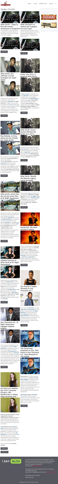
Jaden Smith (3, 163)
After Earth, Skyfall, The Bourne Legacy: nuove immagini (28, 178)
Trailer (29, 3)
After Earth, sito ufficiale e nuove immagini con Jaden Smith (8, 77)
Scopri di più (4, 51)
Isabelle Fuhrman (10, 281)
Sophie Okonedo (24, 315)
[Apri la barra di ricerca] (55, 3)
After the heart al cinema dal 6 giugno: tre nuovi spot (28, 27)
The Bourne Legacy (35, 197)
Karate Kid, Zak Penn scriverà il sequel (28, 228)
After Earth (27, 152)
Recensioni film (43, 3)
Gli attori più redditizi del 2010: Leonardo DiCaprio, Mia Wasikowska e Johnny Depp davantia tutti (9, 392)
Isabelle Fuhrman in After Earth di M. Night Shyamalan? (10, 262)
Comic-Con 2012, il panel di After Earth (28, 75)
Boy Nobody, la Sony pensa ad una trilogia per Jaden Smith (9, 138)
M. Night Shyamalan (6, 219)
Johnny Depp (16, 434)
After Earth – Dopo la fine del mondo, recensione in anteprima (10, 27)
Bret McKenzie (23, 394)
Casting (35, 3)
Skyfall (34, 196)
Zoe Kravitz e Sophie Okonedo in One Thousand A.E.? (28, 288)
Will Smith (7, 222)
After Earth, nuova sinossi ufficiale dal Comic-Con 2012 (28, 132)
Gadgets (51, 3)
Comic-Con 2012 (24, 149)
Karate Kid (22, 255)
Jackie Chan (24, 257)
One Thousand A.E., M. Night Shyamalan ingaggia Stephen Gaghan (9, 325)
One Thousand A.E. (31, 309)
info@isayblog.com (37, 465)
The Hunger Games (11, 289)
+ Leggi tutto (4, 452)
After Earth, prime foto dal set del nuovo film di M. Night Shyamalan (10, 196)
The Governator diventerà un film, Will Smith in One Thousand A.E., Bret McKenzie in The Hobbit (29, 352)
